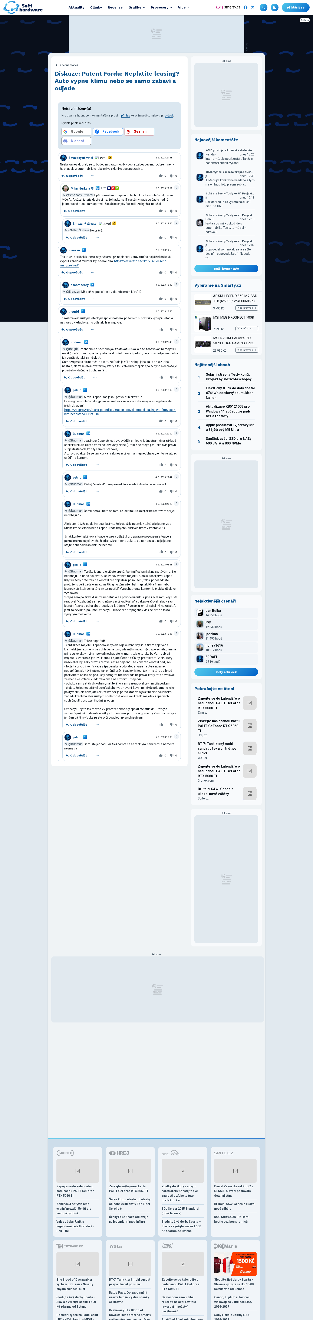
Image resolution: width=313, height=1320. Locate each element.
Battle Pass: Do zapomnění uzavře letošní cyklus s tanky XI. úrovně (129, 1297)
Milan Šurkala (80, 188)
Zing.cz (203, 712)
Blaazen (74, 250)
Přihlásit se (295, 7)
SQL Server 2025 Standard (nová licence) (180, 1211)
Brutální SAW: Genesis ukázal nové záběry (215, 791)
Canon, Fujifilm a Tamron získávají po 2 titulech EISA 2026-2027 (233, 1302)
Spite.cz (203, 798)
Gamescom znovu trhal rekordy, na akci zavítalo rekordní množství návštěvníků (179, 1304)
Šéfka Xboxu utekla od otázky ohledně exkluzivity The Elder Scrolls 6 (130, 1204)
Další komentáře (226, 268)
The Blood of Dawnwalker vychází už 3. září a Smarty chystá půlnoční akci (74, 1284)
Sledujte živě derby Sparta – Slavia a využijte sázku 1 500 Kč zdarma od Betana (181, 1226)
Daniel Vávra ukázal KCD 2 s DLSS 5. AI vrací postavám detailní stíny (233, 1191)
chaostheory (80, 285)
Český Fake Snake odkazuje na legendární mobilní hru (128, 1219)
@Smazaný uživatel (79, 195)
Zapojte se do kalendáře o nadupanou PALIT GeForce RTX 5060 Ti (219, 703)
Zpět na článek (69, 65)
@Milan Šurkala (78, 230)
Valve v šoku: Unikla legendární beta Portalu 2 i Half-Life (75, 1226)
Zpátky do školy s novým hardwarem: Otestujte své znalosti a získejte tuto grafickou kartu (180, 1193)
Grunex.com (206, 780)
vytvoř (169, 115)
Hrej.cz (202, 735)
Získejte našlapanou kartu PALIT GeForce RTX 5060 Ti (219, 726)
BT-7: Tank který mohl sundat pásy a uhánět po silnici (217, 748)
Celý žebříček (226, 672)
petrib (77, 390)
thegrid (74, 311)
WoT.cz (203, 758)
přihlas (125, 115)
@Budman (75, 396)
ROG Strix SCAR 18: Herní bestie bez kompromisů (231, 1219)
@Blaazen (73, 291)
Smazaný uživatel (81, 158)
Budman (76, 342)
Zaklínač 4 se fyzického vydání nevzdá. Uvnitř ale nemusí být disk (73, 1208)
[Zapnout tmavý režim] (275, 7)
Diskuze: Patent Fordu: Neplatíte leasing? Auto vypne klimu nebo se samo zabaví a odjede (117, 81)
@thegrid (72, 349)
